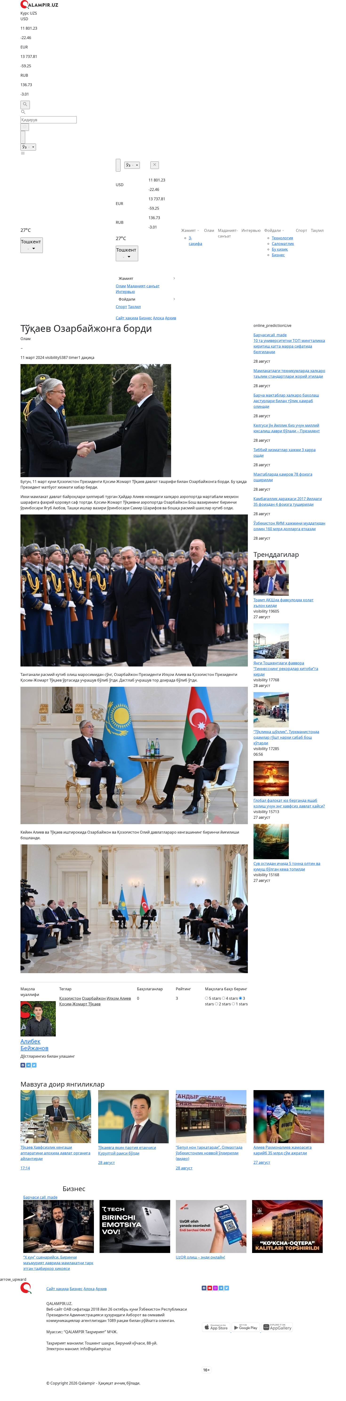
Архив (170, 318)
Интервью (125, 291)
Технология (282, 238)
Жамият (126, 278)
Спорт (121, 306)
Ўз (25, 147)
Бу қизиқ (280, 249)
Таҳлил (134, 306)
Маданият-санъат (143, 286)
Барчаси (270, 334)
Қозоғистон (70, 998)
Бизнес (145, 318)
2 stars (225, 1004)
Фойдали (127, 299)
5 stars (215, 998)
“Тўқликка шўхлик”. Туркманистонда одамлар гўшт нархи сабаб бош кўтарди (286, 737)
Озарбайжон (94, 998)
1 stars (242, 1004)
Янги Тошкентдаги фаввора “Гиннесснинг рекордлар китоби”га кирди (285, 668)
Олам (121, 286)
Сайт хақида (127, 318)
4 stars (232, 998)
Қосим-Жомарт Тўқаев (80, 1004)
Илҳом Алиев (119, 998)
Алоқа (158, 318)
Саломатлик (283, 243)
